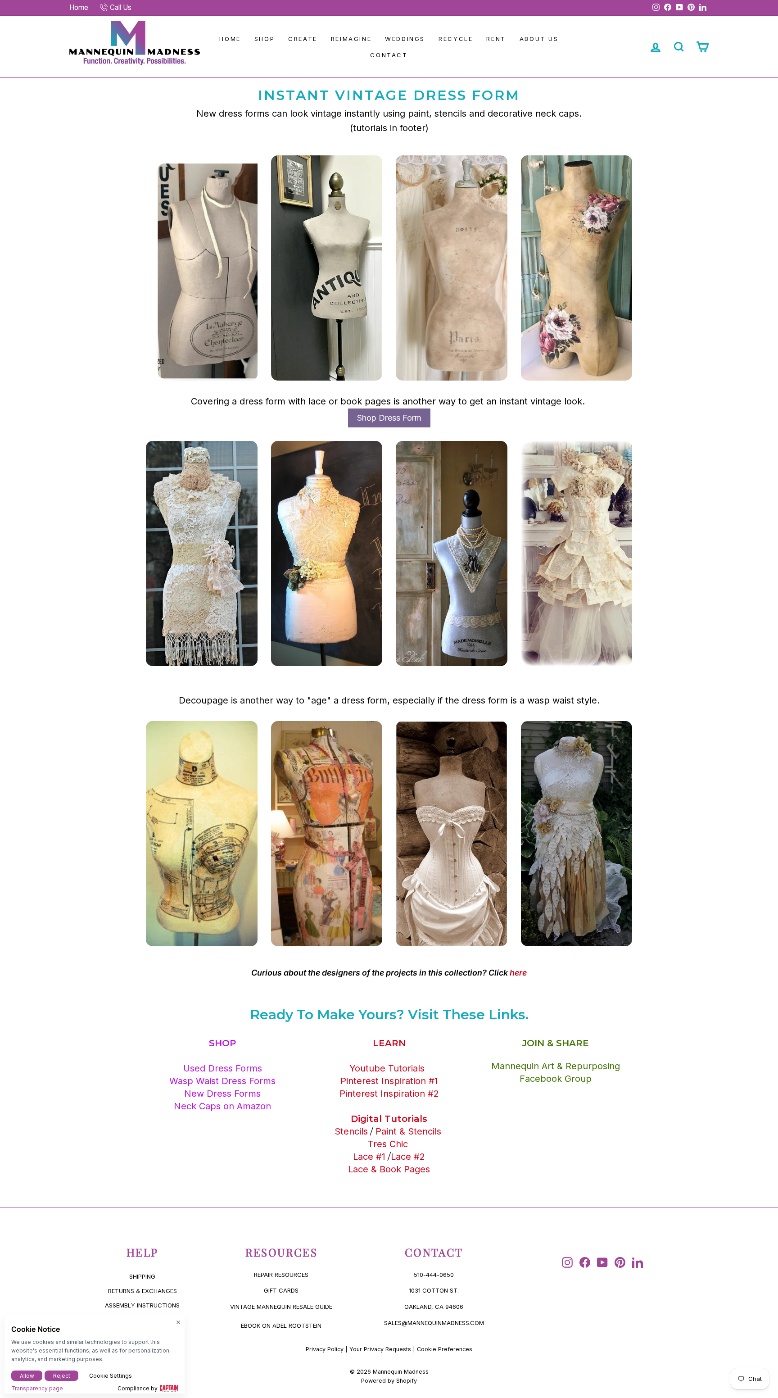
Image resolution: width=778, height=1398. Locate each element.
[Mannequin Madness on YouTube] (602, 1262)
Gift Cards (281, 1290)
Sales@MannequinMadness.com (434, 1322)
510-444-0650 (434, 1274)
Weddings (405, 38)
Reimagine (351, 38)
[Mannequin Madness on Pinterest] (620, 1262)
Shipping (142, 1276)
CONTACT (388, 55)
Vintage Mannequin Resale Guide (281, 1306)
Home (78, 7)
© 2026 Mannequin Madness (389, 1371)
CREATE (302, 38)
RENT (496, 38)
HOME (229, 38)
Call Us (120, 7)
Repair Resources (281, 1274)
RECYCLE (456, 38)
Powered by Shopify (389, 1380)
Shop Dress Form (389, 417)
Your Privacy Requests (380, 1349)
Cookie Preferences (444, 1349)
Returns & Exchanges (142, 1290)
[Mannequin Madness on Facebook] (584, 1262)
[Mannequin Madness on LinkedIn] (637, 1262)
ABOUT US (539, 38)
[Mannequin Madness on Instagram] (567, 1262)
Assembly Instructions (142, 1305)
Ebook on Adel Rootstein (281, 1325)
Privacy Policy (325, 1349)
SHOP (264, 38)
